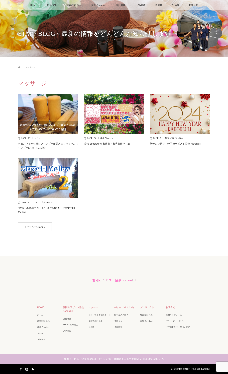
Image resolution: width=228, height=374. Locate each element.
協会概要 (51, 5)
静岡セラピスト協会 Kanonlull (73, 309)
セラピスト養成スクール (100, 315)
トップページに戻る (34, 226)
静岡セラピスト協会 (174, 138)
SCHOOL (121, 5)
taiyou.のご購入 (121, 315)
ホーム (40, 315)
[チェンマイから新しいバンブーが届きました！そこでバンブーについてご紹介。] (48, 114)
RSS (32, 368)
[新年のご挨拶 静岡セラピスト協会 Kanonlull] (180, 114)
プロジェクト (147, 307)
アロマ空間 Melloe (44, 203)
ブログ (40, 333)
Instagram (26, 368)
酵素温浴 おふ (73, 5)
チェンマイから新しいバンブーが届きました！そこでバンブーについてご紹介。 (48, 145)
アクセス (67, 331)
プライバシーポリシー (176, 321)
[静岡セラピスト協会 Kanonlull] (114, 290)
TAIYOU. (140, 5)
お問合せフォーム (174, 315)
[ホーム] (19, 63)
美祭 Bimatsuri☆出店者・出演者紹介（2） (107, 143)
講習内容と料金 (96, 321)
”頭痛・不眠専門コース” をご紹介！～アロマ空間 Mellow (46, 210)
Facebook (20, 368)
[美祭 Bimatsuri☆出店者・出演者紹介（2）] (114, 114)
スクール (93, 307)
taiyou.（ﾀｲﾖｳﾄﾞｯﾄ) (124, 307)
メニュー (38, 138)
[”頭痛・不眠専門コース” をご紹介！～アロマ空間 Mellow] (48, 178)
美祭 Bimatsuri (98, 5)
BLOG (158, 5)
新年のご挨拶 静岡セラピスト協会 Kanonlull (175, 143)
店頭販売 (118, 327)
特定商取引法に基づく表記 (178, 327)
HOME (33, 5)
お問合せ (193, 5)
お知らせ (41, 339)
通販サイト (119, 321)
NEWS (175, 5)
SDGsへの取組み (70, 325)
